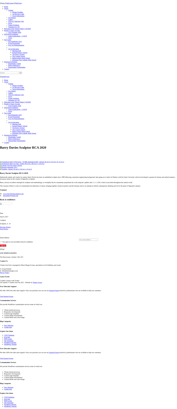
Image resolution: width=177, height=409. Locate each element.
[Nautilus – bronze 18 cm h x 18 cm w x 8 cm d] (16, 169)
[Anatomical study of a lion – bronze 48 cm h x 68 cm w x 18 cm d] (22, 164)
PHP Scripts (8, 339)
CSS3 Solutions (9, 335)
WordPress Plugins (10, 342)
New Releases (8, 325)
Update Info (8, 327)
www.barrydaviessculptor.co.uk (13, 194)
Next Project (4, 229)
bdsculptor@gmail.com (10, 195)
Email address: (4, 238)
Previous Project (5, 227)
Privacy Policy (4, 273)
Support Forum (54, 290)
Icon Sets (7, 337)
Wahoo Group (37, 282)
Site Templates (9, 341)
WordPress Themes (10, 344)
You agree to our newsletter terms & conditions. (17, 242)
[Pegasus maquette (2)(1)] (8, 167)
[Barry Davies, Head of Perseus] (11, 165)
